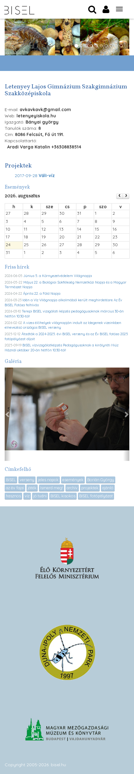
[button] (8, 414)
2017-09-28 (35, 175)
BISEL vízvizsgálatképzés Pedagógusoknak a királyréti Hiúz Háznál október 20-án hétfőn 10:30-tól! (61, 347)
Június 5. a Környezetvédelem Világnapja (57, 276)
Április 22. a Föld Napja (41, 293)
